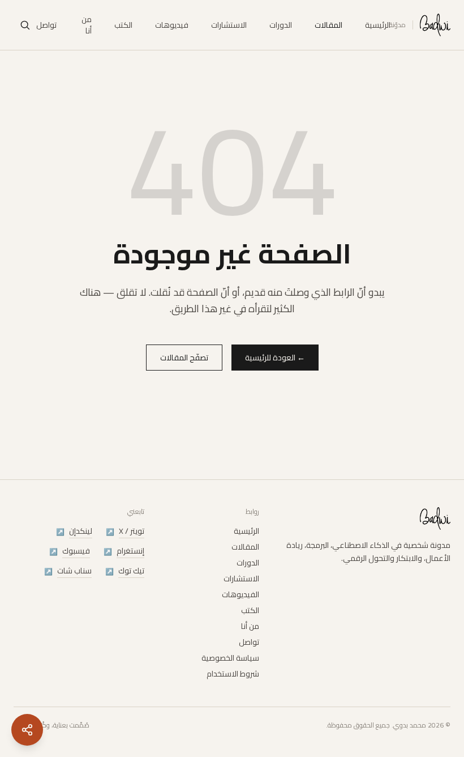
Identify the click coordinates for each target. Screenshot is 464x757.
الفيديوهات (240, 594)
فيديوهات (171, 25)
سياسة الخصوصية (230, 657)
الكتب (123, 25)
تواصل (46, 25)
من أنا (86, 25)
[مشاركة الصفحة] (27, 730)
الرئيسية (377, 25)
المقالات (328, 25)
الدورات (280, 25)
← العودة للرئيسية (275, 357)
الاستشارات (229, 25)
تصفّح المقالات (184, 357)
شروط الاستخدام (233, 673)
